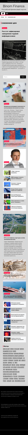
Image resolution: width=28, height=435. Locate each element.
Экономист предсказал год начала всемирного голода (17, 327)
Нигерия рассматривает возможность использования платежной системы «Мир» (14, 107)
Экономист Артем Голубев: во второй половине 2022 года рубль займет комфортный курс (13, 165)
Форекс (16, 378)
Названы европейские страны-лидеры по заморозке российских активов (17, 309)
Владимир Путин (7, 351)
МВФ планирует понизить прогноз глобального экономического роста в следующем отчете (17, 178)
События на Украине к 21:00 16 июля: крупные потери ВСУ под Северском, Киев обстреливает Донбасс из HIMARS (17, 207)
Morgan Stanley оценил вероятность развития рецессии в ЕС (16, 190)
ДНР (20, 360)
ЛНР (4, 369)
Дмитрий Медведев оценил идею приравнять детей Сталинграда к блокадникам (17, 195)
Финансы (4, 28)
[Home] (3, 13)
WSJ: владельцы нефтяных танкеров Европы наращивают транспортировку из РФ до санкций (13, 297)
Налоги (15, 369)
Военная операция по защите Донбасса (13, 355)
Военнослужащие (17, 357)
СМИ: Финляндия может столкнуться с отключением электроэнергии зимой (17, 321)
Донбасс (10, 362)
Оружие (15, 373)
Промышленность (8, 376)
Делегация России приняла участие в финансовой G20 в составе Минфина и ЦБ (17, 315)
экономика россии (20, 380)
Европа (13, 364)
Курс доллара (6, 367)
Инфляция (22, 364)
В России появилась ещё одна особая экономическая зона (14, 238)
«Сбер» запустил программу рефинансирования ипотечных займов (16, 172)
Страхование (21, 376)
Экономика (7, 235)
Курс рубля (14, 367)
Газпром (5, 360)
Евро (16, 362)
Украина (11, 378)
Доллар (5, 362)
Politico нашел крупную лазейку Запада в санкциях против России (13, 276)
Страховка (6, 378)
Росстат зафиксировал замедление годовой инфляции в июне (11, 33)
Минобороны (9, 369)
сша (13, 380)
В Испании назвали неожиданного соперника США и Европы (17, 303)
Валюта (22, 348)
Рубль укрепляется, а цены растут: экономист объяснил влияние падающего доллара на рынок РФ (17, 201)
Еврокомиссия (7, 364)
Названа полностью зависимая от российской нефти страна (17, 339)
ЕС (13, 362)
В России (16, 348)
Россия (15, 376)
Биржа (12, 348)
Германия (10, 360)
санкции (9, 380)
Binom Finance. (14, 6)
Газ (24, 357)
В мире (14, 351)
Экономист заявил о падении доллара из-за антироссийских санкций (17, 333)
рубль (4, 380)
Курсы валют (20, 367)
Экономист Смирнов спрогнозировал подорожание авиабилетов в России (16, 184)
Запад (17, 364)
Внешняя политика (8, 353)
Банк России (6, 348)
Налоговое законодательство (11, 371)
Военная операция (19, 353)
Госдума (16, 360)
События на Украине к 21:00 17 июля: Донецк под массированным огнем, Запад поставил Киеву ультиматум (14, 144)
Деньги (23, 360)
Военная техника (7, 357)
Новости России (7, 373)
